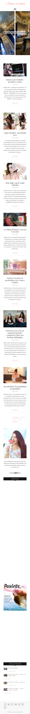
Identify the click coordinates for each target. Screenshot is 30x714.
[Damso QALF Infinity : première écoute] (15, 69)
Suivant (15, 421)
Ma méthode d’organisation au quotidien (15, 387)
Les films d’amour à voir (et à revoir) (15, 230)
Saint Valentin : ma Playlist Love (15, 134)
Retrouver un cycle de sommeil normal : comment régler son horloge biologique (15, 333)
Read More (15, 103)
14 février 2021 (15, 137)
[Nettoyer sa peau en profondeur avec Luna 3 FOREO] (15, 267)
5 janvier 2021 (15, 391)
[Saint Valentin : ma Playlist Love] (15, 121)
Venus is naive (14, 712)
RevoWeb (20, 712)
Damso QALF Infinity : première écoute (15, 80)
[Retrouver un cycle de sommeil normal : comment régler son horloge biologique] (15, 318)
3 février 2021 (15, 234)
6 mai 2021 (15, 84)
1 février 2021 (15, 285)
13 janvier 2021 (15, 340)
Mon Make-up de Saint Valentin (15, 184)
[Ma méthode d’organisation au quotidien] (15, 375)
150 (20, 419)
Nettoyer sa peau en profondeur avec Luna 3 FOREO (15, 280)
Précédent (16, 417)
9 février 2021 (15, 187)
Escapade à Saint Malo (13, 668)
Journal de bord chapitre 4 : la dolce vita (16, 682)
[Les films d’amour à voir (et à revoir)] (15, 219)
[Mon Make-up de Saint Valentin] (15, 171)
